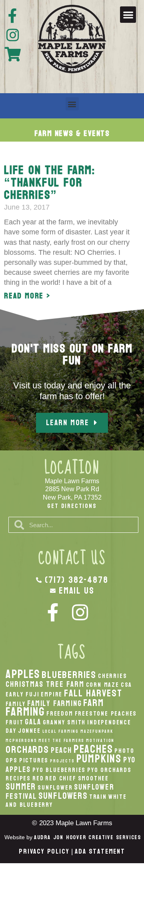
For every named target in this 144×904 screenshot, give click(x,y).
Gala (33, 722)
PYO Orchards (109, 770)
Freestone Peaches (106, 713)
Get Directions (71, 506)
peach (61, 750)
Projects (62, 761)
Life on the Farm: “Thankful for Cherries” (49, 182)
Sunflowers (63, 796)
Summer (21, 787)
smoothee (93, 778)
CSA (126, 684)
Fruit (14, 722)
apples (23, 674)
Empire (51, 694)
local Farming (60, 731)
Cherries (112, 676)
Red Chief (60, 778)
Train (98, 796)
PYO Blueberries (59, 770)
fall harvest (93, 693)
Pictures (33, 760)
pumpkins (99, 759)
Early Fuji (22, 694)
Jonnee (29, 730)
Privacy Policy (44, 851)
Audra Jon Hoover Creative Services (87, 837)
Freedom (59, 713)
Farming (25, 711)
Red (38, 778)
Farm (93, 703)
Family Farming (54, 703)
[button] (128, 14)
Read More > (27, 296)
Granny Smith (64, 722)
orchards (27, 749)
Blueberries (69, 675)
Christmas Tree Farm (45, 684)
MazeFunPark (96, 731)
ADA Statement (100, 851)
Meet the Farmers (61, 740)
